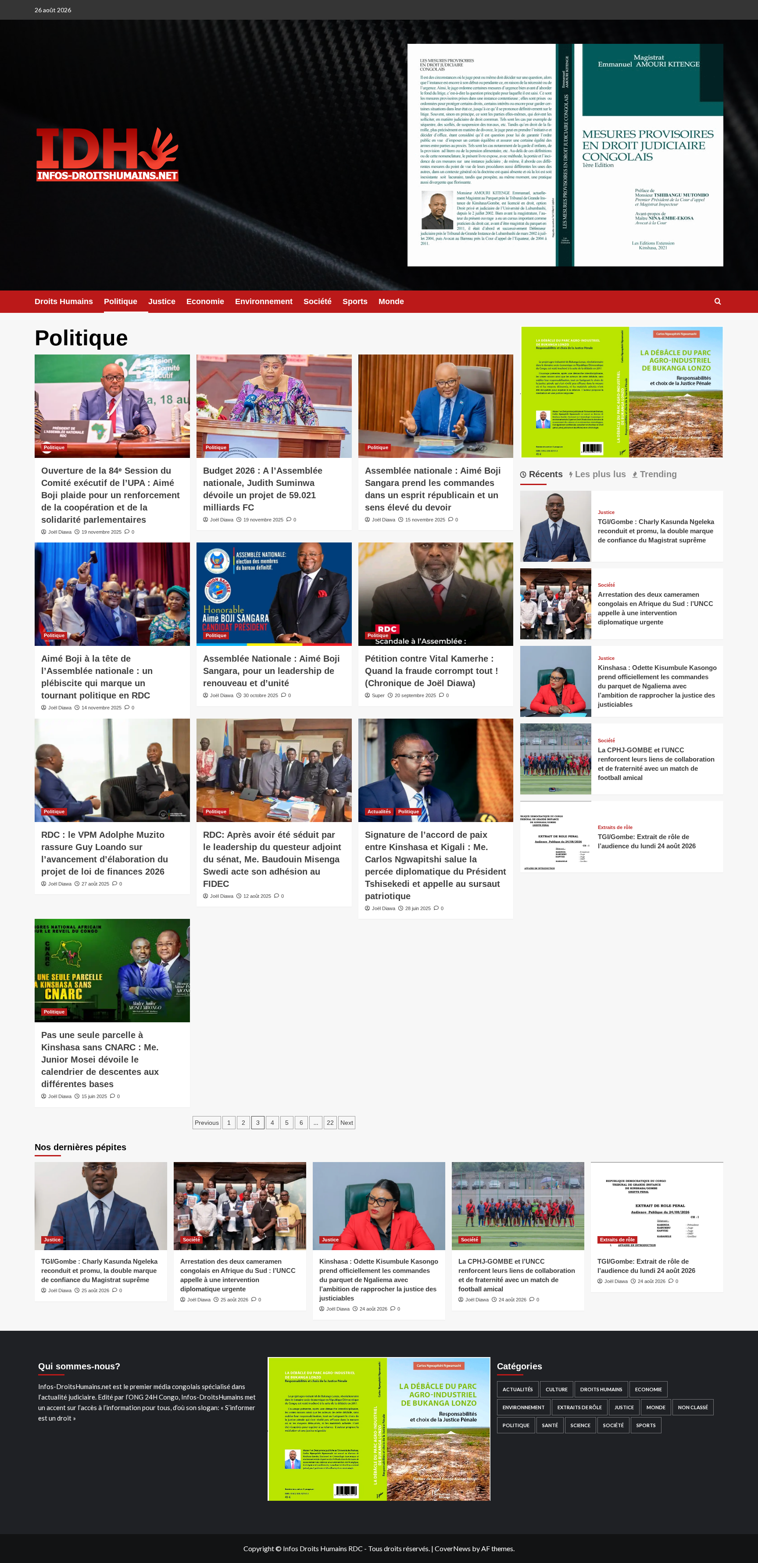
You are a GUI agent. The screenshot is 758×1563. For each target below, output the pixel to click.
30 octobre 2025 (260, 695)
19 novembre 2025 (102, 532)
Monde (391, 301)
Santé (550, 1425)
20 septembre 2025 (415, 695)
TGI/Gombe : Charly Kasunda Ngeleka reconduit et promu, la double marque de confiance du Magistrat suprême (656, 531)
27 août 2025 (95, 883)
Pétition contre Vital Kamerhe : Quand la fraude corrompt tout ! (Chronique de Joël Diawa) (431, 671)
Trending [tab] (657, 474)
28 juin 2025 (418, 908)
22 (330, 1122)
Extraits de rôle (615, 827)
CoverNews (453, 1548)
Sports (355, 301)
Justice (161, 301)
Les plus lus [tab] (599, 474)
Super (378, 695)
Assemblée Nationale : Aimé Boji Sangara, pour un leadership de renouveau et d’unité (271, 671)
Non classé (693, 1407)
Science (580, 1425)
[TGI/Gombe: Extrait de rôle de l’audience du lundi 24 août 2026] (555, 836)
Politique (120, 301)
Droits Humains (64, 301)
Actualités (379, 811)
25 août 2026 (95, 1290)
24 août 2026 (373, 1308)
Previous (207, 1122)
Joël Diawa (60, 532)
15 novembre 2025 (425, 519)
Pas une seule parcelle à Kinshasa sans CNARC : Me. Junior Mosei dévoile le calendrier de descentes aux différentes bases (100, 1059)
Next (346, 1122)
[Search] (717, 301)
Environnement (264, 301)
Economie (205, 301)
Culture (557, 1389)
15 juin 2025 (94, 1096)
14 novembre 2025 (102, 707)
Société (318, 301)
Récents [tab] (544, 474)
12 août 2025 (257, 896)
